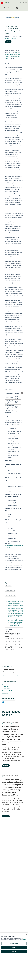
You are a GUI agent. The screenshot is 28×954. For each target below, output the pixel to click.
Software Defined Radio (10, 590)
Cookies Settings (14, 943)
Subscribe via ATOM (7, 691)
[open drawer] (26, 3)
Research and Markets (10, 38)
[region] (14, 943)
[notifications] (23, 3)
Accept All (14, 951)
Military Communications (10, 588)
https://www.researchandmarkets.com (11, 675)
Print (3, 684)
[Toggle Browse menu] (23, 7)
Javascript (5, 693)
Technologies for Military (10, 595)
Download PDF (5, 686)
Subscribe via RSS (6, 688)
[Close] (26, 934)
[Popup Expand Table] (22, 393)
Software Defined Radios (10, 593)
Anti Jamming (8, 585)
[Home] (7, 3)
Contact (7, 656)
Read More (5, 765)
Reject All (14, 947)
